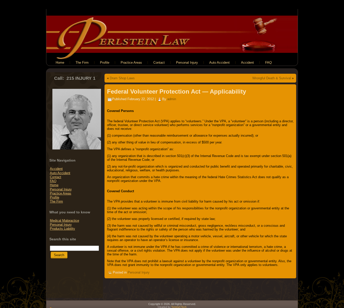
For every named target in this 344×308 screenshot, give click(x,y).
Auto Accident (60, 173)
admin (171, 99)
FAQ (53, 181)
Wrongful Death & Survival (271, 78)
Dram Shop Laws (122, 78)
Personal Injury (61, 189)
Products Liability (62, 228)
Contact (55, 177)
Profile (54, 197)
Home (54, 185)
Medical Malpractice (64, 220)
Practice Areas (60, 193)
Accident (56, 169)
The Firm (56, 201)
